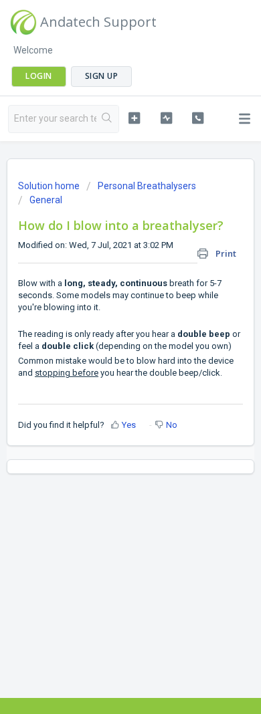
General (45, 200)
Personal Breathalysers (147, 186)
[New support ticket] (134, 117)
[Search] (107, 119)
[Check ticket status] (166, 117)
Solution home (50, 186)
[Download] (105, 347)
